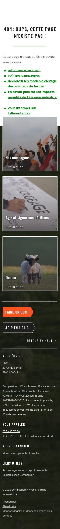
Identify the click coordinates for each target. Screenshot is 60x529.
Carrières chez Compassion (18, 474)
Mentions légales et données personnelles (27, 511)
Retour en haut (40, 340)
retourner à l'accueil (24, 70)
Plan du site (9, 506)
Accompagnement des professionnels (24, 470)
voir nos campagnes (24, 75)
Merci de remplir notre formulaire (21, 453)
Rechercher (9, 501)
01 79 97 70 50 (11, 431)
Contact (7, 515)
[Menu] (54, 6)
